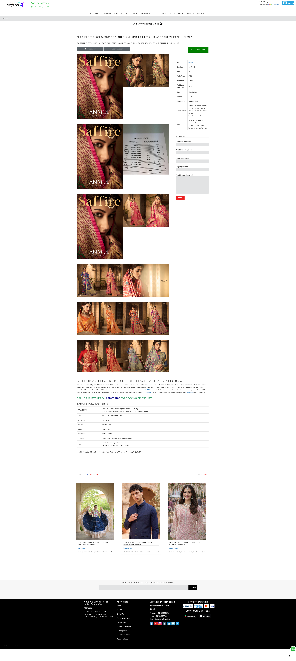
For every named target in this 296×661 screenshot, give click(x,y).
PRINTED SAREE (123, 37)
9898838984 (113, 398)
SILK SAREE (146, 37)
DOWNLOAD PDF (118, 49)
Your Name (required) (183, 141)
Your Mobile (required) (184, 150)
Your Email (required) (183, 158)
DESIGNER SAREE (172, 37)
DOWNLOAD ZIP (91, 49)
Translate (276, 4)
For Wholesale (199, 49)
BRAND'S (158, 37)
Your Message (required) (184, 175)
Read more (81, 548)
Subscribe (192, 587)
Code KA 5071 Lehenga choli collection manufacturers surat (93, 543)
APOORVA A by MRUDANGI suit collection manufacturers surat (184, 543)
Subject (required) (182, 167)
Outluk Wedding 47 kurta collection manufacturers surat (137, 543)
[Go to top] (290, 656)
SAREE (136, 37)
